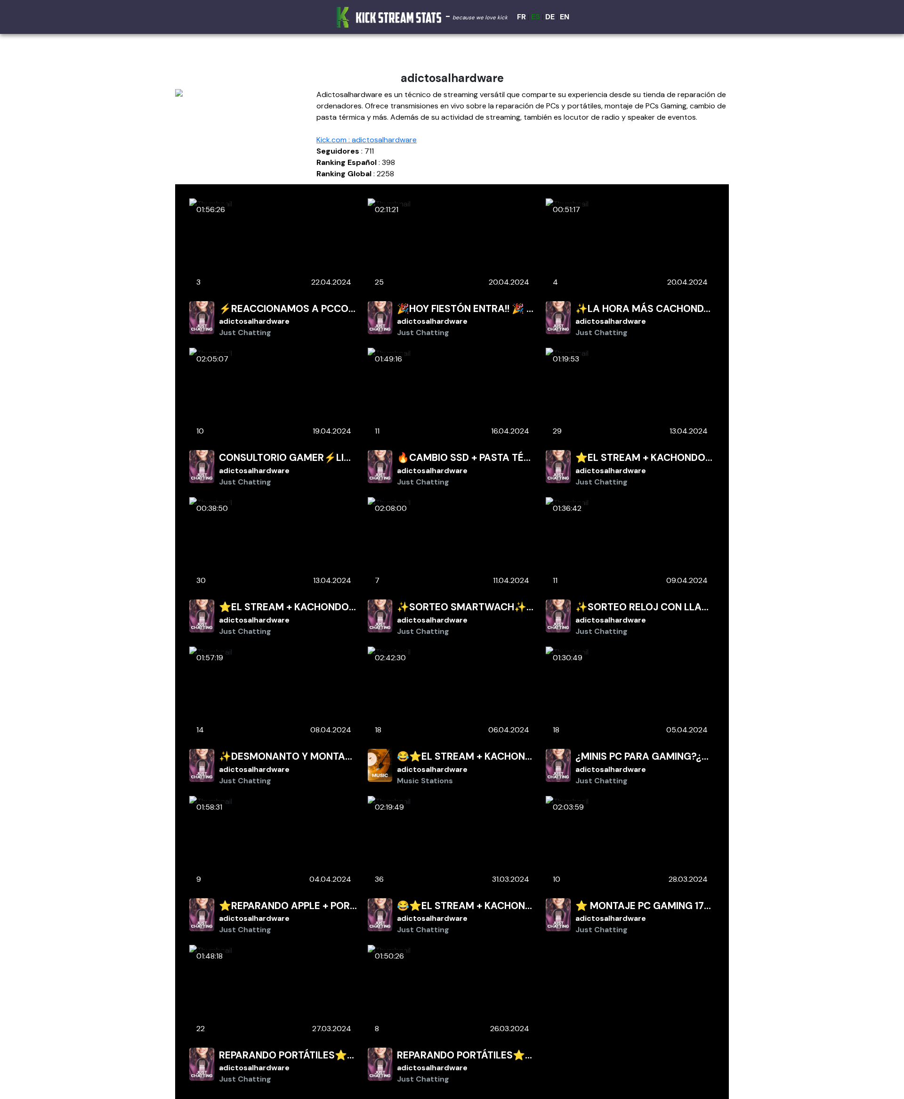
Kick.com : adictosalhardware (366, 140)
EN (564, 17)
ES (535, 17)
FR (521, 17)
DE (550, 17)
